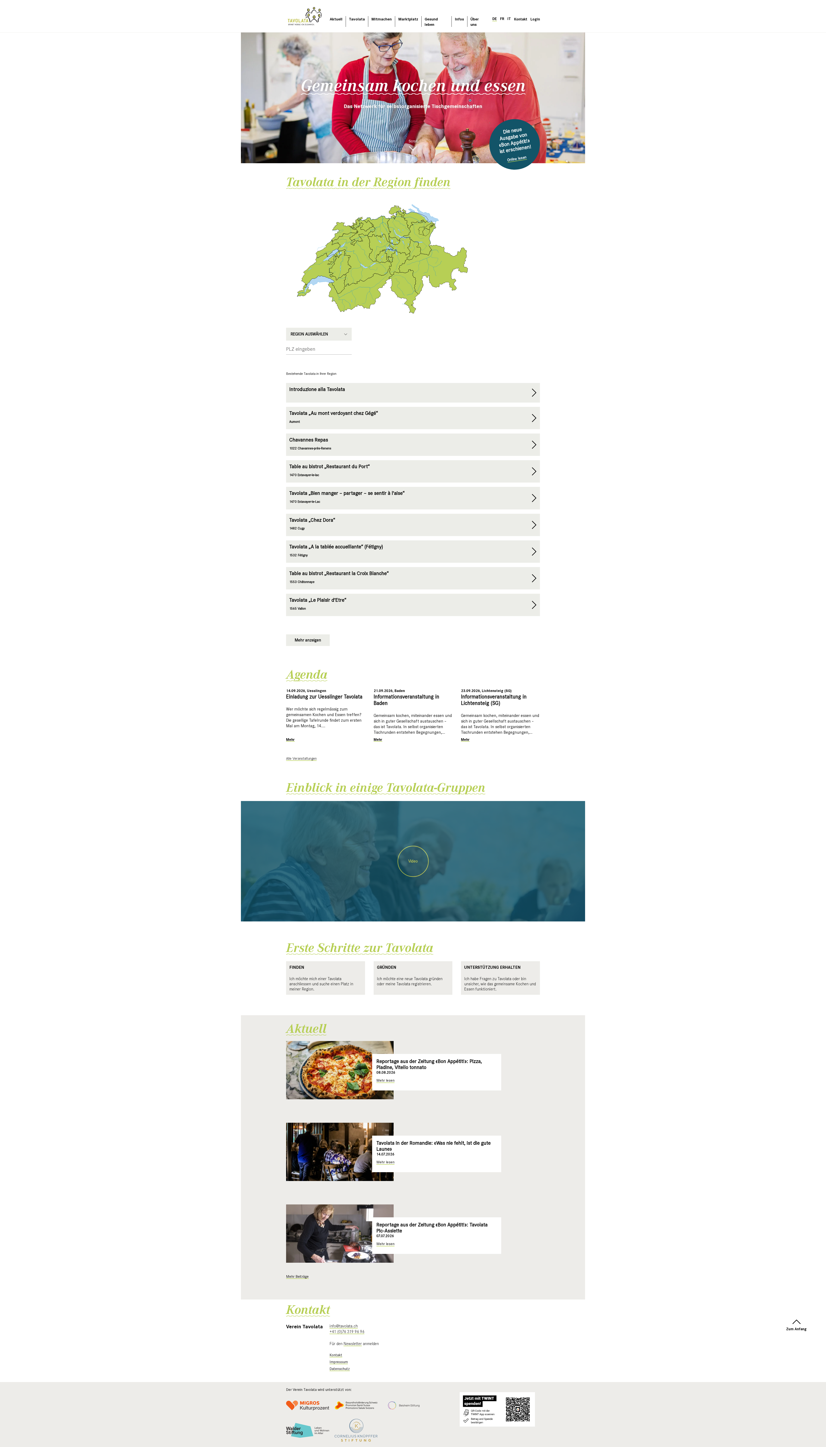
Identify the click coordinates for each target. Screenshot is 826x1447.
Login (535, 19)
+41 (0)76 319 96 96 (347, 1331)
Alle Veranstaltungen (301, 758)
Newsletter (353, 1343)
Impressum (339, 1362)
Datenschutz (340, 1369)
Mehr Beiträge (297, 1276)
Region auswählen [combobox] (309, 334)
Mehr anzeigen (308, 640)
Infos (459, 19)
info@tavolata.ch (344, 1326)
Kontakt (520, 19)
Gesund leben (431, 21)
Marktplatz (408, 19)
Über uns (474, 21)
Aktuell (336, 19)
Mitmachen (381, 19)
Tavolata (357, 19)
